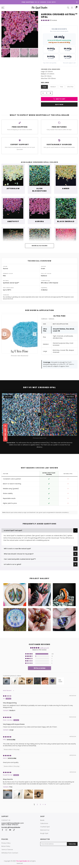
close (77, 2)
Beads (42, 820)
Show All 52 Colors (39, 246)
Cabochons (44, 823)
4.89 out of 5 (44, 648)
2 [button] (37, 804)
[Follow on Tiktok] (14, 829)
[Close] (5, 426)
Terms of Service (7, 850)
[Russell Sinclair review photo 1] (7, 794)
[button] (45, 20)
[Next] (35, 29)
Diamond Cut (44, 830)
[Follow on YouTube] (10, 829)
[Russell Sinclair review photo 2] (18, 794)
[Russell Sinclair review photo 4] (38, 794)
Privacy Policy (6, 843)
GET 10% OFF (5, 434)
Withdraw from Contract (9, 853)
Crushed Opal (45, 827)
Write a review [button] (39, 668)
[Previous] (4, 29)
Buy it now (59, 104)
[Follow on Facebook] (2, 829)
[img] (7, 696)
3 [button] (40, 804)
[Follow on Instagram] (6, 829)
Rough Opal (44, 833)
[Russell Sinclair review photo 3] (28, 794)
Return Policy (5, 846)
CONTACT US (5, 820)
